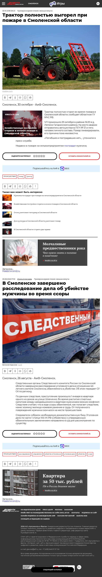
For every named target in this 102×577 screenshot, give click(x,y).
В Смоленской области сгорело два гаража (32, 230)
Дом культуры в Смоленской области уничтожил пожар (37, 221)
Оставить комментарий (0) (79, 156)
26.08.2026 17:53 (8, 279)
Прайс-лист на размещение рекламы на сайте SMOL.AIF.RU (45, 513)
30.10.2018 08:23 (8, 11)
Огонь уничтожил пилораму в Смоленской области (35, 213)
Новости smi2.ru (11, 271)
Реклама (58, 510)
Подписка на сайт (89, 513)
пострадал (70, 145)
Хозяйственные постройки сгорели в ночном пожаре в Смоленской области (46, 204)
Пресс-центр (48, 510)
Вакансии (68, 510)
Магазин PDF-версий (65, 516)
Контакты (75, 513)
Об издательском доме (31, 510)
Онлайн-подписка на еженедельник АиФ (38, 516)
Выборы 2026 (81, 516)
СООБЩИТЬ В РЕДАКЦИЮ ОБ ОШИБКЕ (35, 519)
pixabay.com (7, 91)
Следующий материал (52, 570)
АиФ (20, 365)
